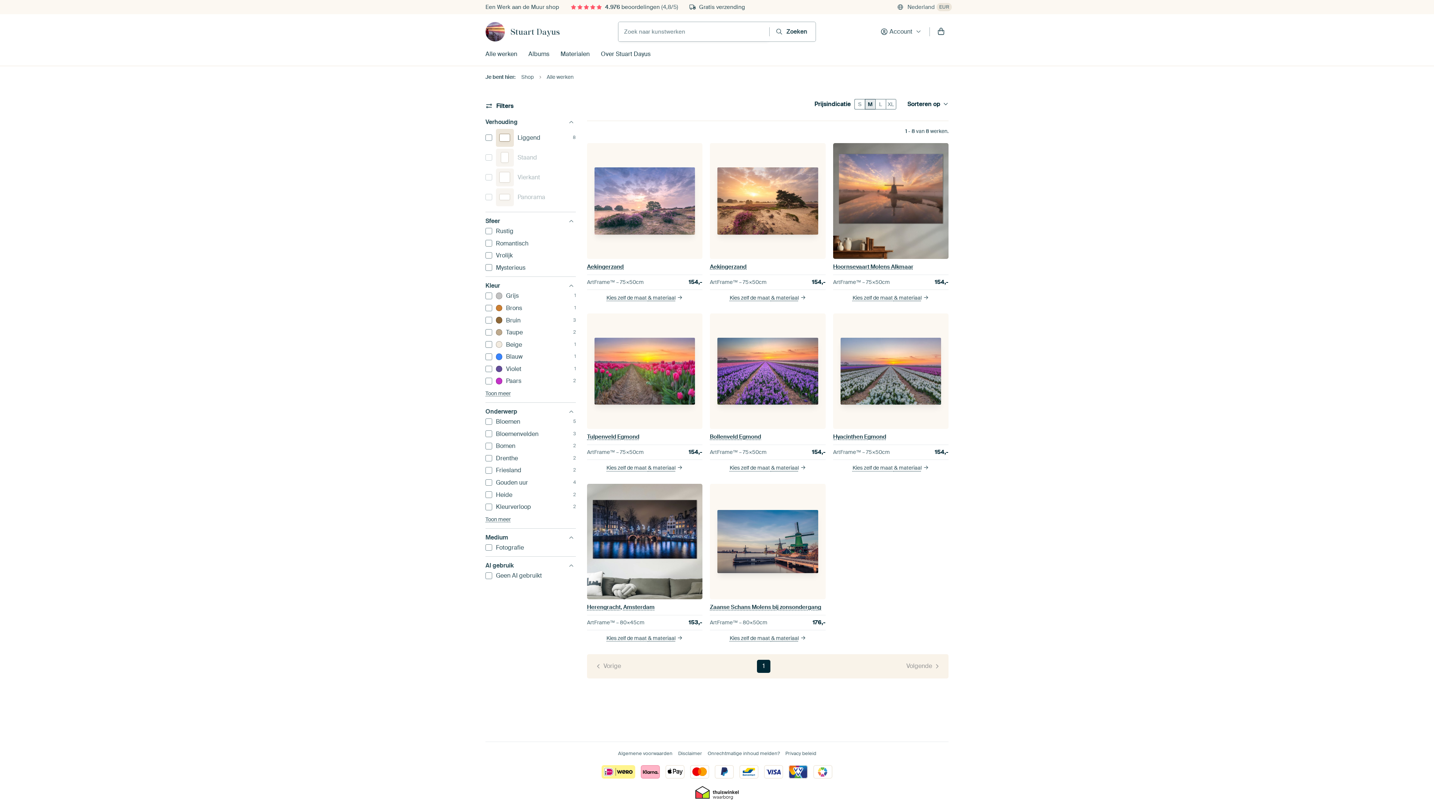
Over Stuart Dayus (626, 54)
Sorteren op (923, 104)
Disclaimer (690, 753)
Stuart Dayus (535, 32)
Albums (538, 54)
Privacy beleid (800, 753)
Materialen (575, 54)
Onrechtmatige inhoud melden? (744, 753)
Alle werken (501, 54)
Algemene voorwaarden (645, 753)
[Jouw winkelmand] (941, 31)
